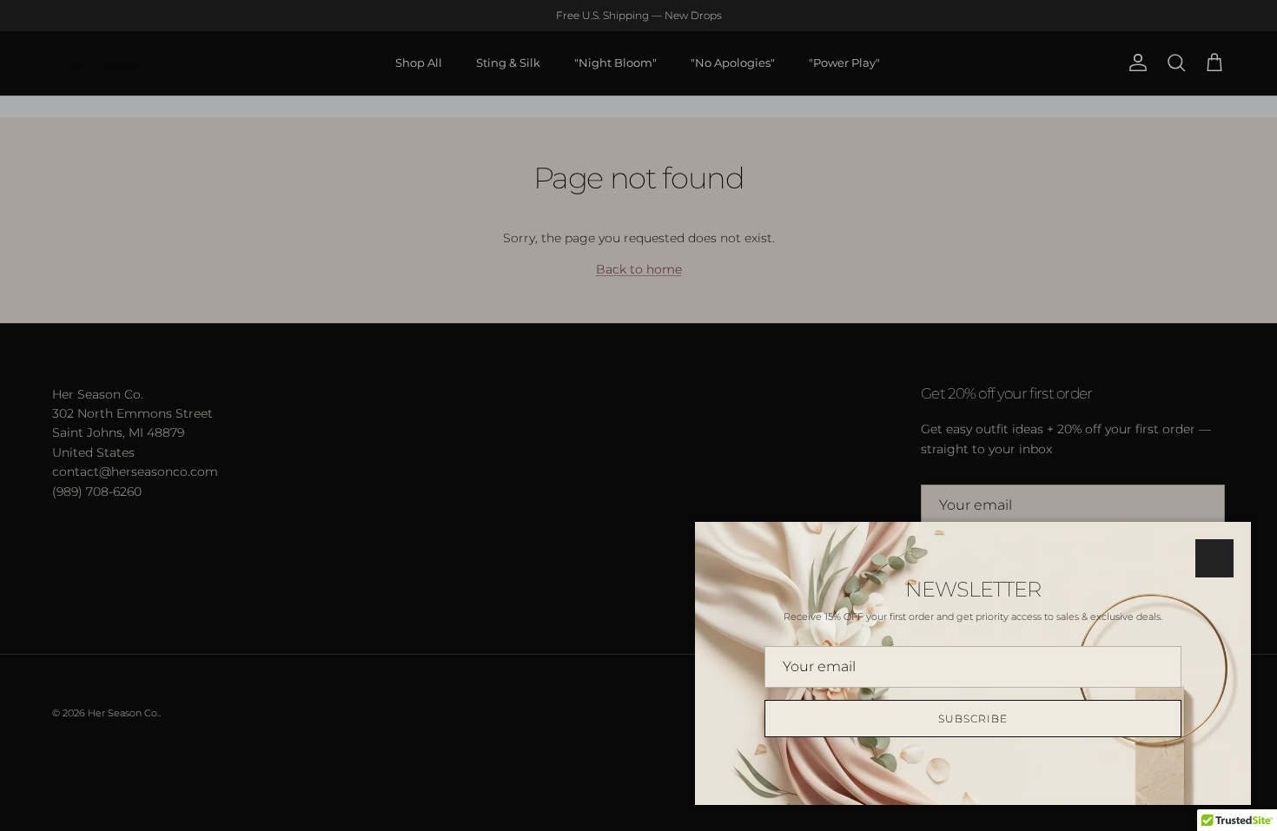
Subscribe (973, 718)
